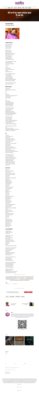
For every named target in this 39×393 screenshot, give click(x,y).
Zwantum (21, 390)
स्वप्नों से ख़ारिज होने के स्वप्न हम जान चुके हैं (19, 339)
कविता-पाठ (19, 8)
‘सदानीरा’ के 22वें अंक (17, 279)
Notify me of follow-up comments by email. (12, 367)
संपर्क (26, 8)
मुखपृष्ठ (9, 8)
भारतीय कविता (12, 296)
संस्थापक (29, 8)
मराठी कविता (18, 296)
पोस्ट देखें (19, 342)
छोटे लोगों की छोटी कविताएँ (9, 340)
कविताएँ (17, 17)
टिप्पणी (6, 353)
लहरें (12, 8)
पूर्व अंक (15, 8)
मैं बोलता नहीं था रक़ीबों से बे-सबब (29, 340)
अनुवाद (7, 296)
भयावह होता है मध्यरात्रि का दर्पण (27, 304)
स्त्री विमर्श (22, 296)
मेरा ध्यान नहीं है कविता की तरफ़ (12, 304)
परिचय (23, 8)
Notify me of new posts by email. (10, 369)
